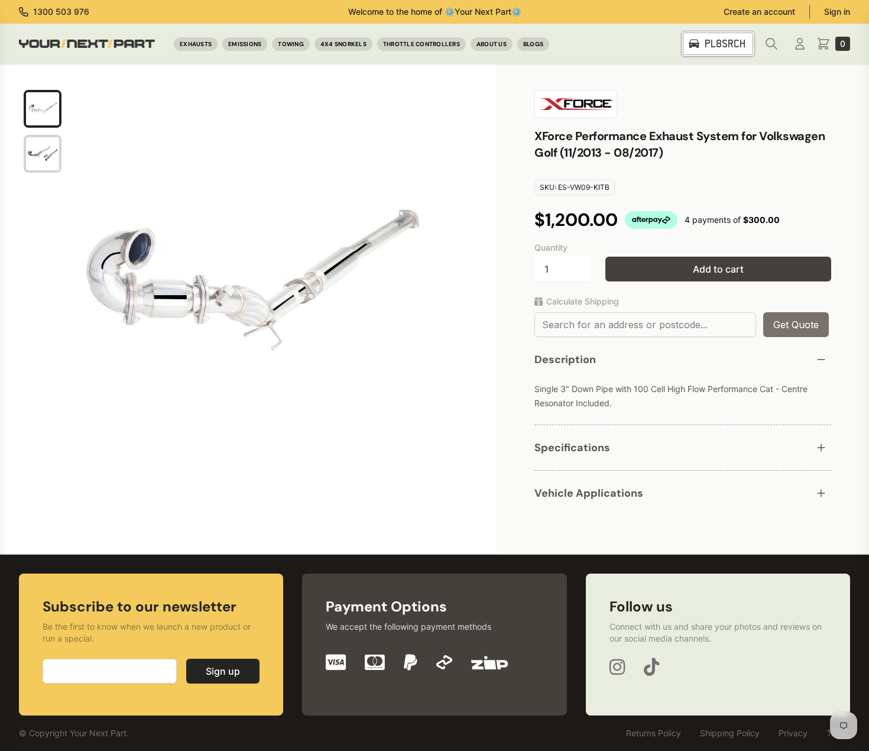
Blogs (533, 44)
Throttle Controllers (421, 44)
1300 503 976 (61, 12)
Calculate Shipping (582, 301)
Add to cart (718, 269)
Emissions (244, 44)
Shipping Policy (730, 733)
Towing (291, 44)
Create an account (759, 12)
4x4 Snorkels (343, 44)
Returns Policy (653, 733)
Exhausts (196, 44)
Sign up (223, 671)
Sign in (837, 12)
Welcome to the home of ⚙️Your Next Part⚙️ (434, 12)
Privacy (793, 733)
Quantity (551, 247)
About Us (491, 44)
